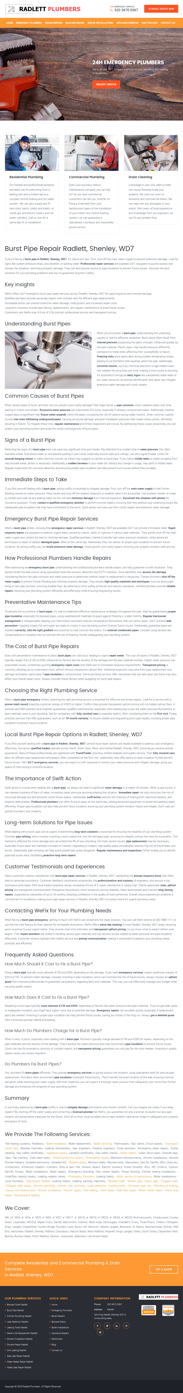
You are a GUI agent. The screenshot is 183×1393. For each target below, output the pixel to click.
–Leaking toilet (116, 1185)
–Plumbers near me (139, 1185)
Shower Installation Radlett (20, 1338)
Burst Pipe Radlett (15, 1310)
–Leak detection (96, 1185)
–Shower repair (71, 1190)
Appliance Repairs (127, 22)
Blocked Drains (75, 22)
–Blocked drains (77, 1162)
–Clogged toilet (168, 1181)
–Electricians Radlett (37, 1181)
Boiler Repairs (53, 22)
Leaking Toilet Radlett (17, 1327)
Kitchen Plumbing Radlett (19, 1316)
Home (9, 22)
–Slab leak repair (125, 1190)
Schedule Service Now (161, 8)
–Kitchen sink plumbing (70, 1185)
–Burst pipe (151, 1181)
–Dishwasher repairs (97, 1157)
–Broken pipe (134, 1181)
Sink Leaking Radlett (16, 1350)
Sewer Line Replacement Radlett (22, 1333)
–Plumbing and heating (26, 1195)
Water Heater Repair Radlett (20, 1361)
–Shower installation (48, 1190)
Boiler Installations (100, 22)
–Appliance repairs (56, 1153)
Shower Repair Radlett (17, 1344)
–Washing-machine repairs (67, 1157)
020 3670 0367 (126, 9)
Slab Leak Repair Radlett (18, 1355)
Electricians (150, 22)
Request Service (106, 84)
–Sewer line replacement (20, 1190)
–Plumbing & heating (165, 1185)
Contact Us (168, 22)
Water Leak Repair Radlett (19, 1367)
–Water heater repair (149, 1190)
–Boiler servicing (102, 1143)
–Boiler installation (56, 1143)
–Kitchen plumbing (43, 1185)
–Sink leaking (90, 1190)
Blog (54, 1344)
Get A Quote (164, 1269)
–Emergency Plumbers (80, 1176)
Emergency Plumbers (29, 22)
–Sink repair (107, 1190)
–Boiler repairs (127, 1153)
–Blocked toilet (116, 1181)
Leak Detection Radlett (17, 1321)
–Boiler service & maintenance (133, 1176)
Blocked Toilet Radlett (17, 1304)
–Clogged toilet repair (18, 1185)
